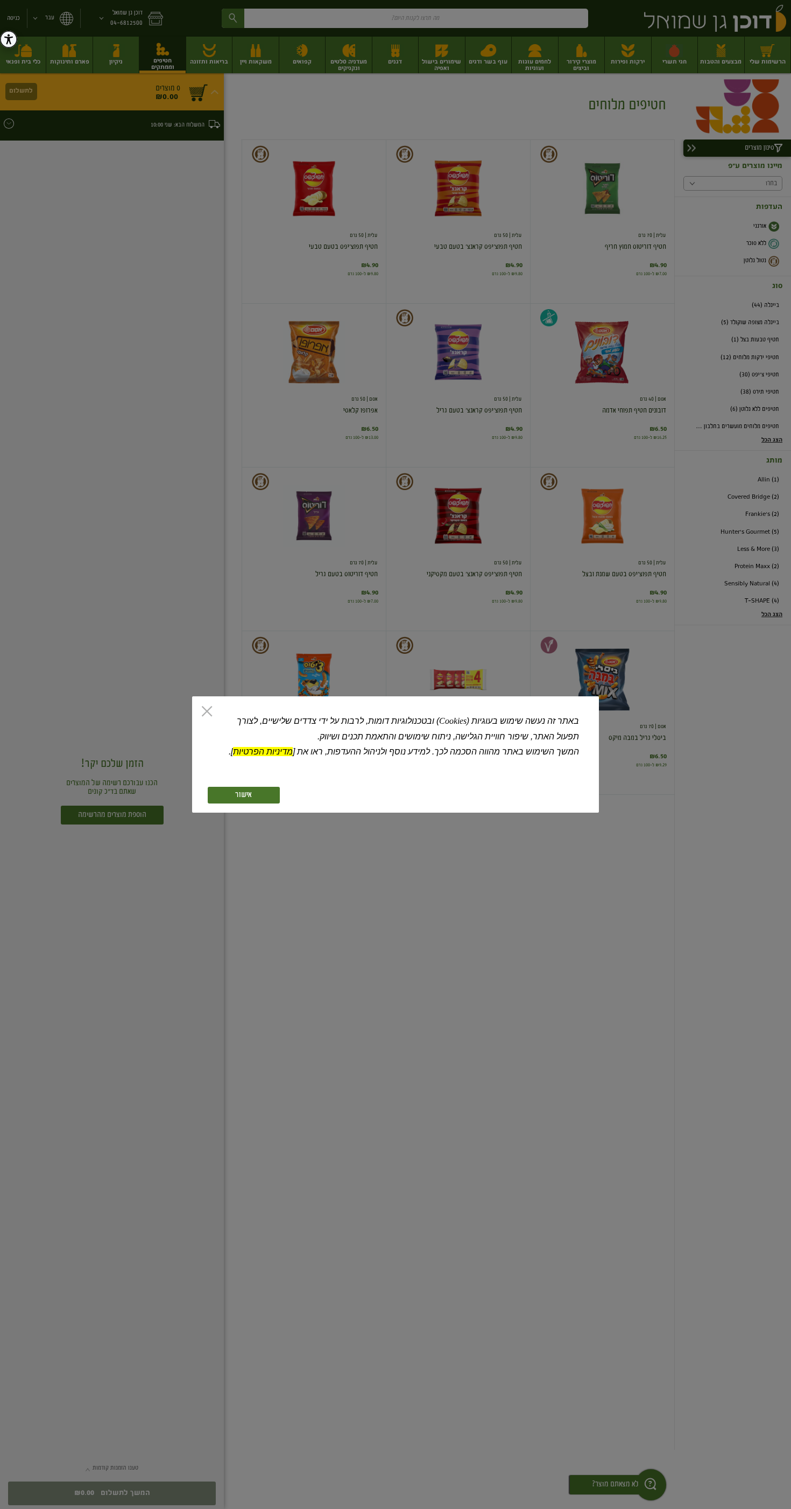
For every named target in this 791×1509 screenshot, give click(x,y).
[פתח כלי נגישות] (8, 39)
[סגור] (207, 712)
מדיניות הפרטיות (263, 751)
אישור (243, 795)
